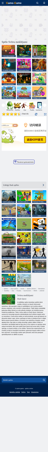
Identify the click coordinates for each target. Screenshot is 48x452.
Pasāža (18, 291)
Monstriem (41, 288)
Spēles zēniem (31, 288)
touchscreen (27, 291)
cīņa (12, 291)
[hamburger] (3, 3)
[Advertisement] (20, 22)
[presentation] (3, 105)
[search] (44, 380)
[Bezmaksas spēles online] (14, 3)
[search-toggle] (37, 3)
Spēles (6, 288)
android (41, 291)
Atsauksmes (35, 392)
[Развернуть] (45, 114)
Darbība (6, 291)
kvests (22, 288)
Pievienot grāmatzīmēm (25, 162)
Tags (28, 392)
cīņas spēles (14, 288)
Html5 (35, 291)
